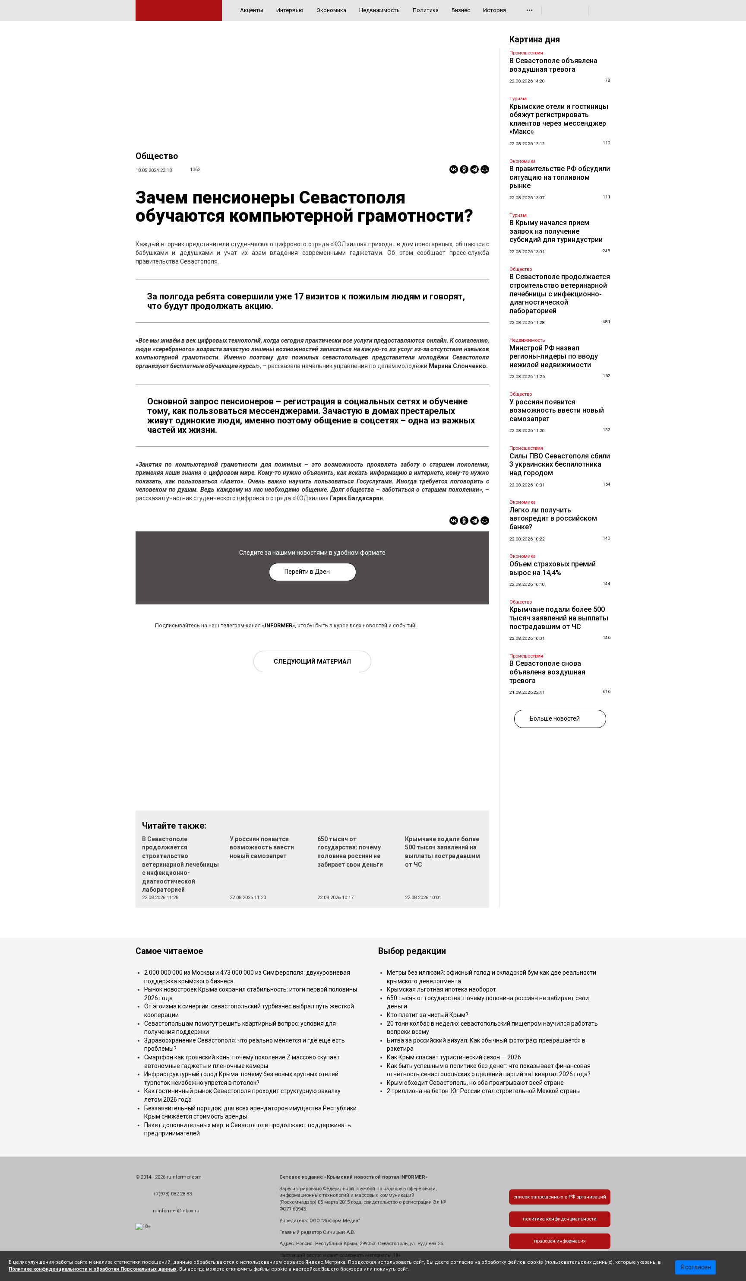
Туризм (518, 99)
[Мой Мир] (484, 169)
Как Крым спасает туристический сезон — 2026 (454, 1057)
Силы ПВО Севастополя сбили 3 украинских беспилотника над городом (559, 464)
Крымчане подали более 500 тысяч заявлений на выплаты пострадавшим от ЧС (558, 617)
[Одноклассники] (464, 169)
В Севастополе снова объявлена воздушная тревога (547, 671)
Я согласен (695, 1267)
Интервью (289, 10)
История (494, 10)
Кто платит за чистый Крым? (427, 1014)
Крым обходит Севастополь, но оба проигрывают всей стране (475, 1082)
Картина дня (534, 40)
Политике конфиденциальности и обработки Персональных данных (93, 1269)
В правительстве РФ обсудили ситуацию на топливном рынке (559, 177)
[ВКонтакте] (453, 169)
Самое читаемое (169, 951)
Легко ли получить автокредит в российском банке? (553, 518)
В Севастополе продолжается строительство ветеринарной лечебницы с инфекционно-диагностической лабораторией (180, 864)
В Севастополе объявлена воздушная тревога (553, 65)
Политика (426, 10)
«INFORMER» (278, 625)
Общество (157, 156)
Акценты (251, 10)
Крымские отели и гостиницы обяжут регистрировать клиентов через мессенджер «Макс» (558, 119)
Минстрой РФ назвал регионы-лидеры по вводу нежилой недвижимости (553, 356)
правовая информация (560, 1241)
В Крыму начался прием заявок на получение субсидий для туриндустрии (556, 231)
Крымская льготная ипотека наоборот (441, 989)
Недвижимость (379, 10)
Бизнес (461, 10)
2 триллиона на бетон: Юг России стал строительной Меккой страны (484, 1090)
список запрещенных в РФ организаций (559, 1197)
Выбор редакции (412, 951)
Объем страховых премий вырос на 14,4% (552, 568)
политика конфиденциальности (560, 1219)
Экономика (331, 10)
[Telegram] (474, 169)
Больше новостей (555, 718)
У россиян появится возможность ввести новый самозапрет (262, 847)
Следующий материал (312, 661)
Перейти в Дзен (307, 571)
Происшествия (526, 53)
